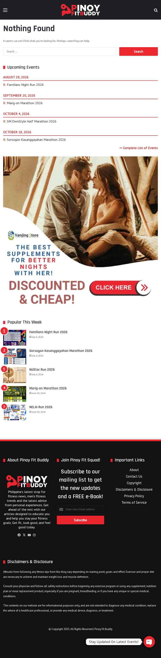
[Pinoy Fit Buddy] (80, 10)
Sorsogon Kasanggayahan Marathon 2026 (36, 139)
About (134, 470)
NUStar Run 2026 (42, 369)
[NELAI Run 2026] (14, 413)
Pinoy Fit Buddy (103, 629)
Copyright (134, 483)
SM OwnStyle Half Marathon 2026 (31, 121)
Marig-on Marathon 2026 (25, 103)
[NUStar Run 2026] (14, 375)
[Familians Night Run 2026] (14, 338)
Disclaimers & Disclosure (134, 489)
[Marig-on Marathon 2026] (14, 394)
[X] (24, 535)
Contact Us (134, 476)
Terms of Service (134, 502)
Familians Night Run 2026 (25, 85)
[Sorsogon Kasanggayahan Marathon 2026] (14, 356)
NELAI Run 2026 (40, 407)
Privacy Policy (134, 496)
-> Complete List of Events (138, 148)
